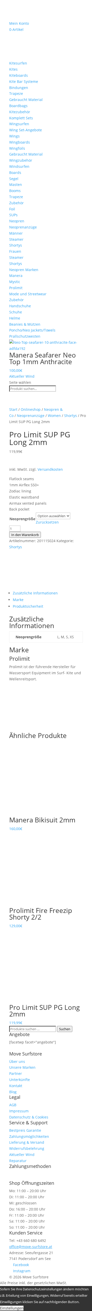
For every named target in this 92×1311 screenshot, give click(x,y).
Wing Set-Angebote (25, 130)
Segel (13, 178)
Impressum (19, 1111)
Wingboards (19, 142)
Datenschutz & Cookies (28, 1117)
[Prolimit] (28, 586)
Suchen (64, 1029)
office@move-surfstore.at (30, 1246)
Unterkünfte (19, 1079)
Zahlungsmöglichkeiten (29, 1136)
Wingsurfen (19, 123)
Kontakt (15, 1085)
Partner (15, 1073)
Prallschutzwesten (24, 336)
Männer (16, 233)
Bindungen (18, 87)
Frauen (15, 251)
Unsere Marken (22, 1067)
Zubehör (16, 202)
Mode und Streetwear (28, 293)
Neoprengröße (22, 518)
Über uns (17, 1061)
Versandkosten (50, 469)
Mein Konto (19, 23)
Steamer (16, 239)
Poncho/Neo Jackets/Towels (32, 330)
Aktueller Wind (21, 376)
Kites (13, 69)
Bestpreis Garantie (25, 1130)
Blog (13, 1091)
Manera (15, 275)
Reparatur (18, 1160)
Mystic (14, 281)
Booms (15, 190)
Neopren (16, 221)
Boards (15, 172)
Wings (14, 136)
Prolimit (15, 287)
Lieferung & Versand (26, 1142)
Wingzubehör (20, 160)
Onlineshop (31, 409)
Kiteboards (18, 75)
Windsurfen (19, 166)
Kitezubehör (19, 111)
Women (54, 415)
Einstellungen (12, 1308)
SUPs (13, 214)
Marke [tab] (18, 599)
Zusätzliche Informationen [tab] (35, 593)
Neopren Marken (23, 269)
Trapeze (16, 93)
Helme (14, 318)
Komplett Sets (21, 118)
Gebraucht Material (26, 99)
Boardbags (18, 105)
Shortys (15, 245)
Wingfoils (17, 148)
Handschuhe (20, 305)
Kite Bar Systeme (23, 81)
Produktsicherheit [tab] (28, 606)
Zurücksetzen (47, 522)
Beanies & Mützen (24, 324)
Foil (12, 209)
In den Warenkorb (25, 534)
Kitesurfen (18, 63)
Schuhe (15, 312)
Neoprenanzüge (23, 227)
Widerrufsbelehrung (26, 1148)
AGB (12, 1104)
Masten (15, 184)
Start (13, 409)
